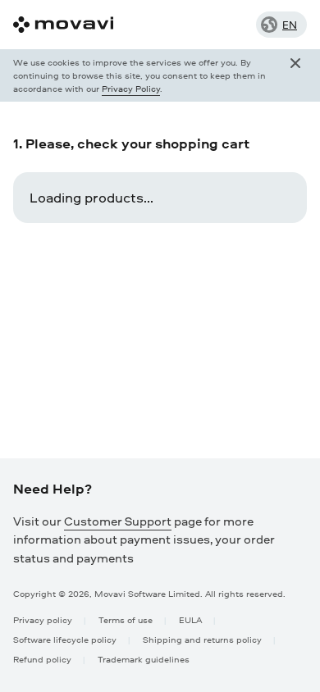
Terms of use (125, 619)
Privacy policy (42, 619)
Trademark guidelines (144, 659)
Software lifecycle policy (65, 639)
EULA (190, 619)
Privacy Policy (131, 88)
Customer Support (117, 521)
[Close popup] (295, 75)
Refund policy (42, 659)
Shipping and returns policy (202, 639)
